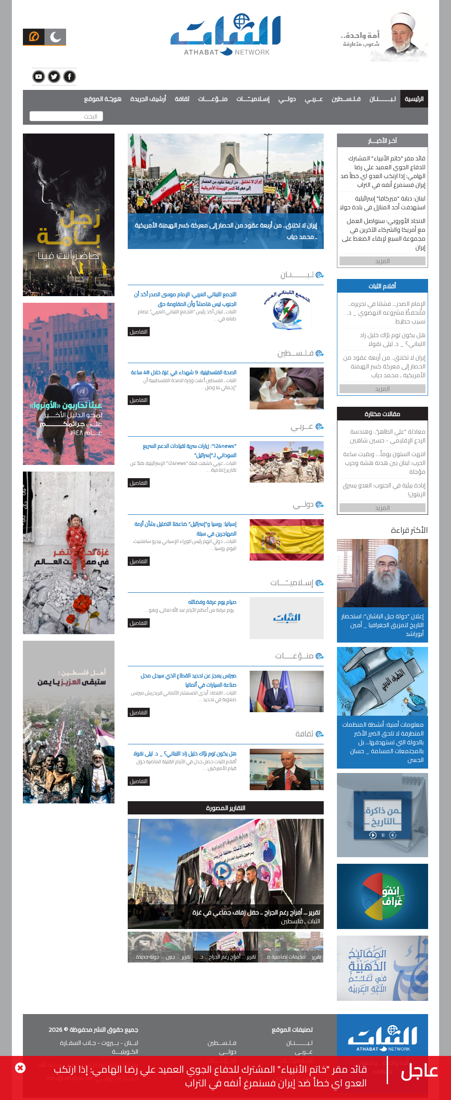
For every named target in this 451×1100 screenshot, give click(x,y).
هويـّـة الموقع (103, 98)
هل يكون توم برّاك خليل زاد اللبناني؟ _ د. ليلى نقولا (392, 339)
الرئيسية (414, 98)
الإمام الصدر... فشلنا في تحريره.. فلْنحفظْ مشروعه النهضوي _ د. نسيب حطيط (386, 312)
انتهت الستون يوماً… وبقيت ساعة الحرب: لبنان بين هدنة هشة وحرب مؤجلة (384, 462)
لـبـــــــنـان (383, 98)
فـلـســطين (346, 98)
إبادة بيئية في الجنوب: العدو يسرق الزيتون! (384, 489)
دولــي (287, 98)
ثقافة (182, 98)
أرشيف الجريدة (148, 98)
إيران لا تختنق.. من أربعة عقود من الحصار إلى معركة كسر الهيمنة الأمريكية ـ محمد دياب (384, 366)
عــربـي (314, 98)
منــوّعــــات (213, 98)
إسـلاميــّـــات (253, 98)
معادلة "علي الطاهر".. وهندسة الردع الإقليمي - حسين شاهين (387, 436)
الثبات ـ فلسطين (256, 916)
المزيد (382, 261)
